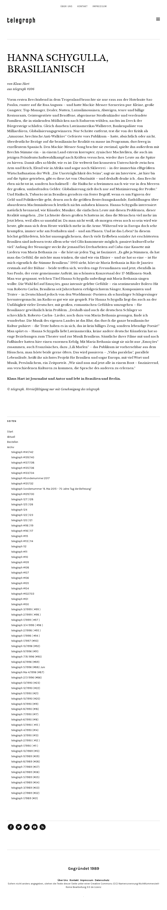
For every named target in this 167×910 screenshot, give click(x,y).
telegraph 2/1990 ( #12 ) (25, 740)
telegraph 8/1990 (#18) (25, 709)
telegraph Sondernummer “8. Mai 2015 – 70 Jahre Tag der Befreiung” (51, 488)
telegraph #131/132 (22, 483)
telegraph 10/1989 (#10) (25, 751)
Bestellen (12, 441)
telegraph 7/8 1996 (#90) (26, 656)
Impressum (99, 6)
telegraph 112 (18, 546)
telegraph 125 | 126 (22, 504)
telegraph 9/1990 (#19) (24, 703)
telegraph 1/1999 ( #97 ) (25, 619)
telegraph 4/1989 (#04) (25, 782)
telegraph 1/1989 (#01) (24, 798)
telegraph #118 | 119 (22, 525)
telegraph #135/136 (22, 467)
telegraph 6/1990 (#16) (24, 719)
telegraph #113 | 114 (22, 541)
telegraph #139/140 (22, 457)
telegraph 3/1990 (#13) (24, 735)
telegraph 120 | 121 (21, 520)
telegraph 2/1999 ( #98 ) (26, 614)
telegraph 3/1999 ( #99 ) (26, 609)
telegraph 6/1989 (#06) (25, 772)
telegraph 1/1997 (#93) (24, 640)
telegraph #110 (19, 557)
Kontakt (82, 6)
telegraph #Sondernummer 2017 (30, 478)
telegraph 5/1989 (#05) (25, 777)
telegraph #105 (20, 583)
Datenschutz (102, 880)
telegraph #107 (20, 572)
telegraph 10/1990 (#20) (25, 698)
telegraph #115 (19, 536)
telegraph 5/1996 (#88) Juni (28, 667)
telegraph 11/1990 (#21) (24, 693)
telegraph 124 (19, 509)
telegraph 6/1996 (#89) (25, 661)
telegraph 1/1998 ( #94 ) (25, 635)
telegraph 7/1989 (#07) (25, 766)
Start (10, 431)
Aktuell (11, 436)
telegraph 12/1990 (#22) (25, 688)
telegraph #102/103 (22, 593)
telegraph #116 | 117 (22, 530)
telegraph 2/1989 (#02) (25, 793)
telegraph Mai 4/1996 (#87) (27, 672)
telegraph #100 (20, 604)
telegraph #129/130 (22, 494)
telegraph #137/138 (22, 462)
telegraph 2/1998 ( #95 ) (26, 630)
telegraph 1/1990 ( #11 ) (24, 745)
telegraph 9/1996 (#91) (24, 651)
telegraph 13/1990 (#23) (25, 682)
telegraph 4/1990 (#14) (24, 730)
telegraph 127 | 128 (22, 499)
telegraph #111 (19, 551)
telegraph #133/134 (22, 472)
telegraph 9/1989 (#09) (25, 756)
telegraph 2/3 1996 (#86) (26, 677)
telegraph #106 (20, 577)
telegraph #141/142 (22, 452)
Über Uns (66, 6)
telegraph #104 (20, 588)
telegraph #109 (20, 562)
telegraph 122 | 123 (22, 514)
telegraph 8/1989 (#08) (25, 761)
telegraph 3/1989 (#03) (25, 787)
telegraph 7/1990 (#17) (24, 714)
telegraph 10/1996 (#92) (25, 646)
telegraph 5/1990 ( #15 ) (25, 724)
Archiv (10, 447)
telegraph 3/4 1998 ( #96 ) (27, 625)
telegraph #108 (20, 567)
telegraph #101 (19, 599)
